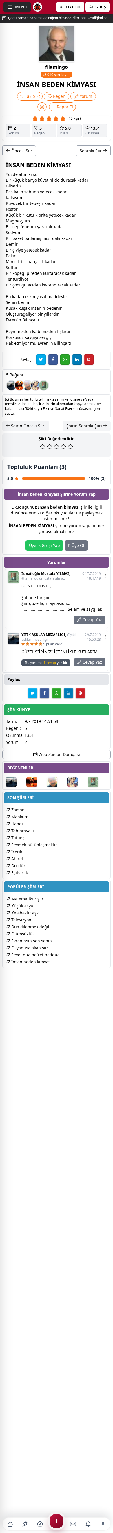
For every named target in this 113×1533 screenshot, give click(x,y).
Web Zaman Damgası (58, 754)
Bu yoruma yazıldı (46, 662)
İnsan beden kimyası (31, 961)
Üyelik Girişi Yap (44, 545)
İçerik (16, 851)
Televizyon (20, 920)
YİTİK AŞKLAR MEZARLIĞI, (49, 637)
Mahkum (19, 816)
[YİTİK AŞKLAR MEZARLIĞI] (11, 385)
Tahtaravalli (22, 830)
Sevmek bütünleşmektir (33, 844)
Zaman (17, 809)
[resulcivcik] (35, 385)
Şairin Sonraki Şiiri (84, 426)
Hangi (16, 823)
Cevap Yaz (91, 619)
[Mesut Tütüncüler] (19, 385)
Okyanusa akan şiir (29, 947)
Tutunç (17, 837)
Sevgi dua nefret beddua (35, 954)
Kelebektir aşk (24, 913)
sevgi (44, 337)
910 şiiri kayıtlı (58, 74)
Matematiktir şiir (26, 899)
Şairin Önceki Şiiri (27, 426)
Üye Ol (77, 545)
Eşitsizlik (19, 872)
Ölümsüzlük (22, 934)
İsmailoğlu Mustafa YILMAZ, (45, 576)
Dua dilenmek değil (29, 927)
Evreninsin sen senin (31, 940)
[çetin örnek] (27, 385)
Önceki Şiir (21, 150)
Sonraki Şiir (91, 150)
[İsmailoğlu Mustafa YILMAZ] (44, 385)
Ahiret (16, 858)
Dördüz (17, 865)
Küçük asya (21, 906)
